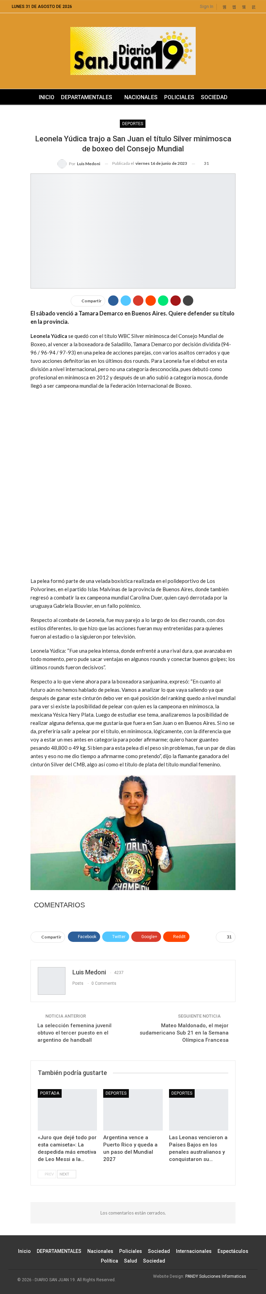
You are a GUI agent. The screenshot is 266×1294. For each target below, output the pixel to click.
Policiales (179, 97)
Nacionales (141, 97)
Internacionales (194, 1251)
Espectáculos (233, 1251)
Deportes (132, 123)
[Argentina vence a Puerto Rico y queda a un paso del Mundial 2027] (132, 1110)
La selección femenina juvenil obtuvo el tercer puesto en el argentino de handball (74, 1032)
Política (109, 1261)
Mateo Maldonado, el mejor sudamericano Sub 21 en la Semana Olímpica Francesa (184, 1032)
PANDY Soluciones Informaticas (215, 1276)
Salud (130, 1261)
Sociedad (214, 97)
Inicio (46, 97)
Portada (49, 1093)
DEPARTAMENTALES (86, 97)
